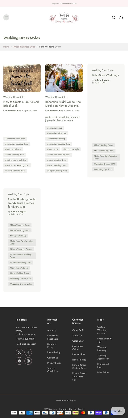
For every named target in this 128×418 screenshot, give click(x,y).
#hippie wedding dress (57, 170)
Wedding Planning (101, 348)
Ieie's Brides (103, 372)
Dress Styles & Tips (104, 340)
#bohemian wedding (56, 138)
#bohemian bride (54, 127)
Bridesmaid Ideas (103, 365)
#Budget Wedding (18, 235)
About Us (51, 330)
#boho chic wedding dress (58, 154)
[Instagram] (28, 361)
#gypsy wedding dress (56, 165)
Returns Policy (79, 359)
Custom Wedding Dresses (101, 330)
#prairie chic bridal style (15, 160)
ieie (55, 409)
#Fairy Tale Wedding (19, 267)
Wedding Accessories (103, 357)
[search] (113, 17)
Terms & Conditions (52, 370)
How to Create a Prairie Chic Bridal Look (21, 104)
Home (6, 46)
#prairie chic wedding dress (17, 165)
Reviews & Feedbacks (52, 337)
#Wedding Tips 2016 (103, 169)
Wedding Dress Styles (24, 46)
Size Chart (77, 335)
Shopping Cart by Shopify (71, 409)
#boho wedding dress (14, 154)
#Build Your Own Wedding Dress (105, 157)
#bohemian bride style (56, 133)
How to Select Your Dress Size (79, 376)
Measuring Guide (77, 347)
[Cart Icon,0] (121, 17)
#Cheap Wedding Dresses (21, 249)
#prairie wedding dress (15, 170)
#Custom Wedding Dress (20, 262)
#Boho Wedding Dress (104, 150)
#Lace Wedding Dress (19, 273)
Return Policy (53, 352)
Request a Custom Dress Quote (64, 3)
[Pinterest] (19, 361)
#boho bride (52, 149)
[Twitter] (19, 352)
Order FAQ (77, 330)
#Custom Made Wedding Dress (21, 256)
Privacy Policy (54, 362)
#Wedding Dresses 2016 (104, 164)
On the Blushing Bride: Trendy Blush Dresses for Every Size (22, 203)
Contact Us (52, 357)
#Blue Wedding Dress (103, 145)
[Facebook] (28, 352)
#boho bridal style (13, 149)
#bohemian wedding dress (16, 143)
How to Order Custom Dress (79, 366)
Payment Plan (78, 354)
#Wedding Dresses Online (21, 283)
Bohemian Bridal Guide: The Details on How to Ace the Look (63, 104)
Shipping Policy (51, 345)
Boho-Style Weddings (105, 75)
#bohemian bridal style (15, 138)
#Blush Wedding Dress (20, 225)
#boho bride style (71, 149)
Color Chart (78, 340)
